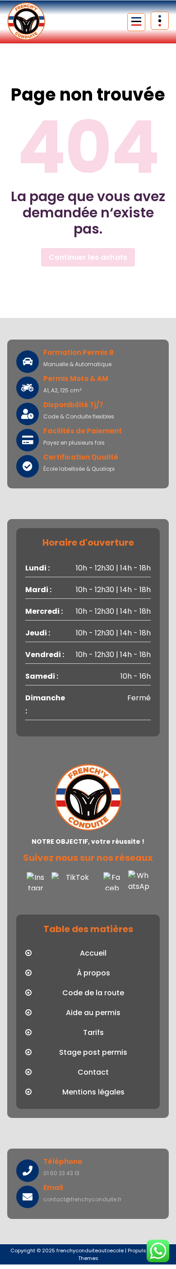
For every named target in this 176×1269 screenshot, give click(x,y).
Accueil (93, 953)
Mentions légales (93, 1092)
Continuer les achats (88, 257)
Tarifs (93, 1032)
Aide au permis (93, 1012)
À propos (93, 973)
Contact (93, 1072)
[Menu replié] (136, 22)
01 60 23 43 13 (61, 1173)
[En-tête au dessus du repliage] (160, 21)
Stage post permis (93, 1052)
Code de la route (93, 993)
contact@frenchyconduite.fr (82, 1199)
